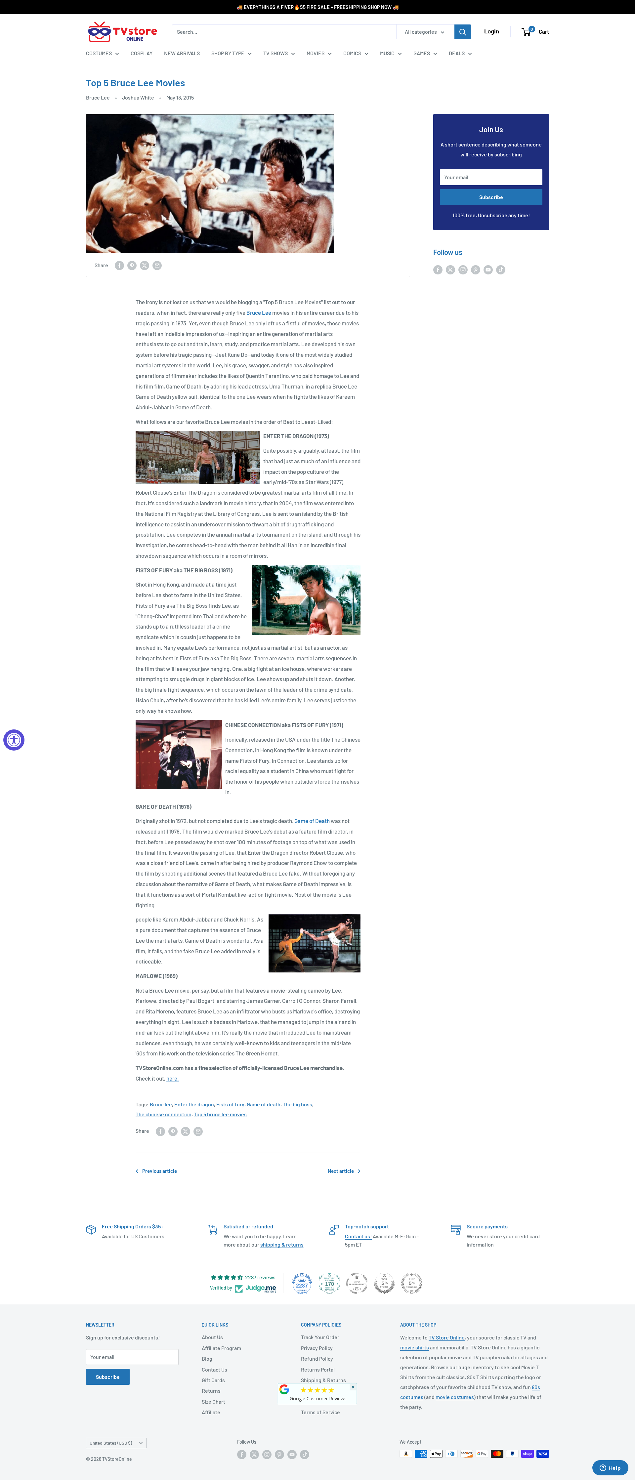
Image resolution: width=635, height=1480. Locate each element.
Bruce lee (161, 1104)
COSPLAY (141, 53)
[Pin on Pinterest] (132, 265)
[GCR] (284, 1389)
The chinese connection (163, 1114)
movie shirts (414, 1347)
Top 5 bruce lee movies (220, 1114)
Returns (211, 1390)
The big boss (297, 1104)
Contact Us (214, 1369)
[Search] (462, 31)
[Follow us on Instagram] (463, 269)
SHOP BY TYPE (227, 53)
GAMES (421, 53)
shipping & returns (282, 1244)
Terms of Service (320, 1412)
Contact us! (358, 1236)
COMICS (352, 53)
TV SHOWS (275, 53)
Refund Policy (317, 1358)
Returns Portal (318, 1369)
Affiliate (211, 1412)
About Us (212, 1337)
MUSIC (387, 53)
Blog (207, 1358)
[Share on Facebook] (119, 265)
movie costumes (455, 1397)
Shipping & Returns (323, 1380)
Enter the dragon (194, 1104)
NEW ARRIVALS (182, 53)
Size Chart (213, 1401)
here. (172, 1078)
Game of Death (312, 820)
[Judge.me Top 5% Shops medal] (384, 1283)
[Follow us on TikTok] (500, 269)
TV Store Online (447, 1337)
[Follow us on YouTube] (488, 269)
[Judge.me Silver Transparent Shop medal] (356, 1283)
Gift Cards (213, 1380)
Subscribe (491, 197)
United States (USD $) (111, 1443)
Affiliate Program (221, 1348)
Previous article (159, 1171)
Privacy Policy (317, 1348)
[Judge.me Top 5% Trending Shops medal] (411, 1283)
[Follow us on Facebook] (438, 269)
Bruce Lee (98, 97)
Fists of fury (230, 1104)
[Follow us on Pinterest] (475, 269)
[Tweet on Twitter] (144, 265)
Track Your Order (320, 1337)
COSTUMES (99, 53)
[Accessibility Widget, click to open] (13, 740)
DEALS (457, 53)
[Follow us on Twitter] (450, 269)
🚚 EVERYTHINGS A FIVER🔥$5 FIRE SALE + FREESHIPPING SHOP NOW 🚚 (317, 7)
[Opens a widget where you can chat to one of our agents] (610, 1468)
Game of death (263, 1104)
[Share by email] (157, 265)
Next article (341, 1171)
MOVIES (315, 53)
